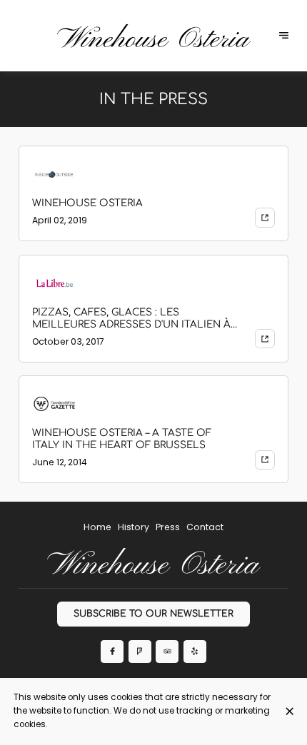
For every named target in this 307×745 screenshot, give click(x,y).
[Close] (289, 711)
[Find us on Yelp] (194, 651)
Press (168, 527)
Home (97, 527)
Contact (204, 527)
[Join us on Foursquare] (140, 651)
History (133, 527)
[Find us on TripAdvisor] (167, 651)
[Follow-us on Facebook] (112, 651)
